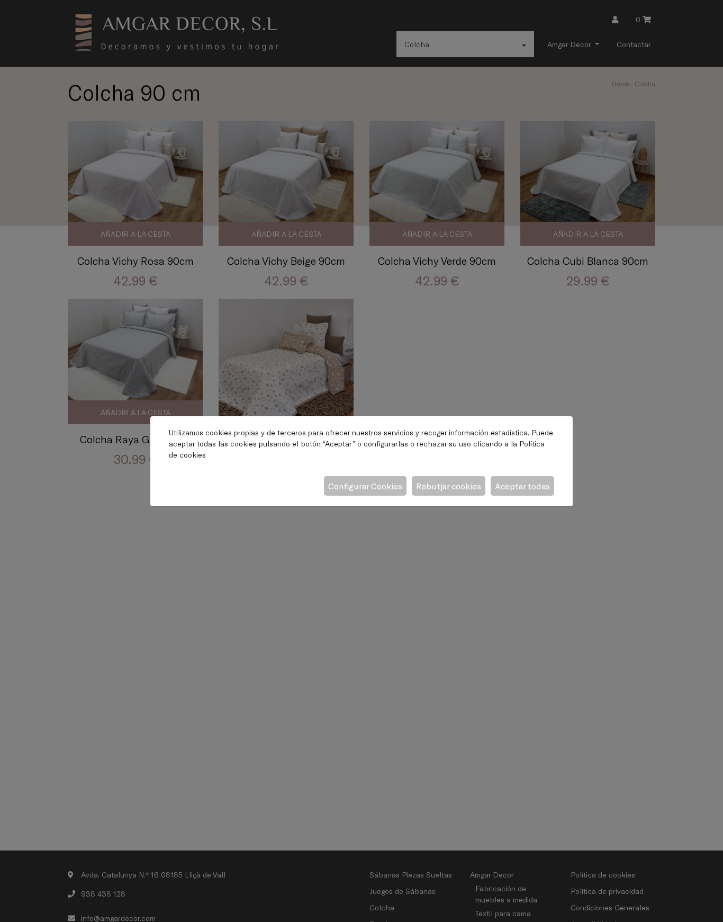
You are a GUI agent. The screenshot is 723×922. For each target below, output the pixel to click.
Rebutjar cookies (448, 486)
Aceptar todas (522, 486)
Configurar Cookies (365, 486)
